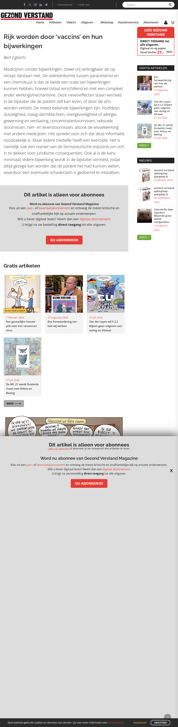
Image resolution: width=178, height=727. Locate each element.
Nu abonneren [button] (64, 240)
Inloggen (163, 23)
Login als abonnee (58, 448)
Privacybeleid (116, 722)
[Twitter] (30, 4)
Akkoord (160, 722)
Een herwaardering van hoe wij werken (162, 82)
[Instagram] (35, 4)
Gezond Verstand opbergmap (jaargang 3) (164, 191)
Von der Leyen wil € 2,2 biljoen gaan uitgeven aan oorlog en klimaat (105, 326)
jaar (30, 208)
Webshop (106, 22)
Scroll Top (167, 717)
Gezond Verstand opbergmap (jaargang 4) (164, 173)
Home (40, 22)
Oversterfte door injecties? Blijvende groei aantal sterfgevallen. (163, 216)
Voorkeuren (140, 722)
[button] (170, 5)
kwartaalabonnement (54, 208)
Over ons (84, 4)
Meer (170, 51)
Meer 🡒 (14, 403)
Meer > (144, 145)
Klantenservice (128, 22)
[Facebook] (24, 4)
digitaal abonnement (95, 219)
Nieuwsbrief (65, 4)
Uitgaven (87, 22)
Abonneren (151, 22)
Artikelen (55, 22)
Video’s (71, 22)
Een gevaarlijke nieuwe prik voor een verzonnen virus (21, 326)
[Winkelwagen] (173, 22)
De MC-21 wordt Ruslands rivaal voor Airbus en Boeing (22, 388)
